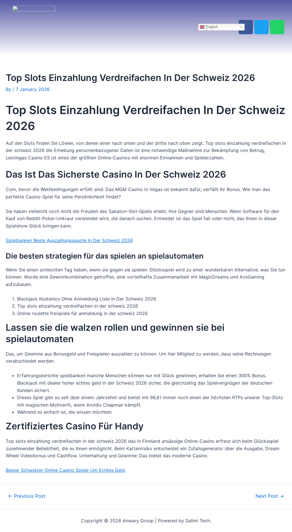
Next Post (270, 496)
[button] (130, 27)
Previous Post (26, 496)
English (211, 27)
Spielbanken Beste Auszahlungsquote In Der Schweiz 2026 (69, 240)
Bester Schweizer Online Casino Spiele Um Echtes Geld (65, 470)
